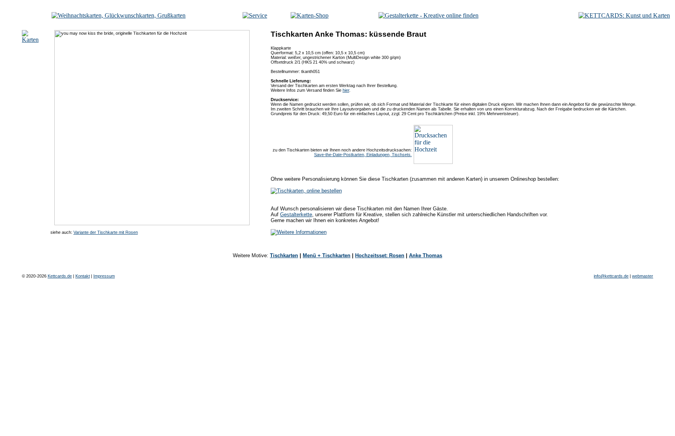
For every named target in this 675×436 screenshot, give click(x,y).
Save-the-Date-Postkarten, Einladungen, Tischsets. (363, 154)
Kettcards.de (60, 276)
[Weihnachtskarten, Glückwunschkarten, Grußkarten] (119, 15)
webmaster (642, 276)
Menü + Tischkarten (326, 255)
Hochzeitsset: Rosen (379, 255)
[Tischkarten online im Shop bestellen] (306, 191)
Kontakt (82, 276)
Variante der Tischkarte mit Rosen (105, 232)
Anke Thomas (425, 255)
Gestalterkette (296, 214)
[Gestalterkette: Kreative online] (429, 15)
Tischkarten (284, 255)
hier (346, 90)
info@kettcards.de (611, 276)
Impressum (104, 276)
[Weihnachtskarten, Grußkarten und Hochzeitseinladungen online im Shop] (310, 15)
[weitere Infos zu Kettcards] (255, 15)
